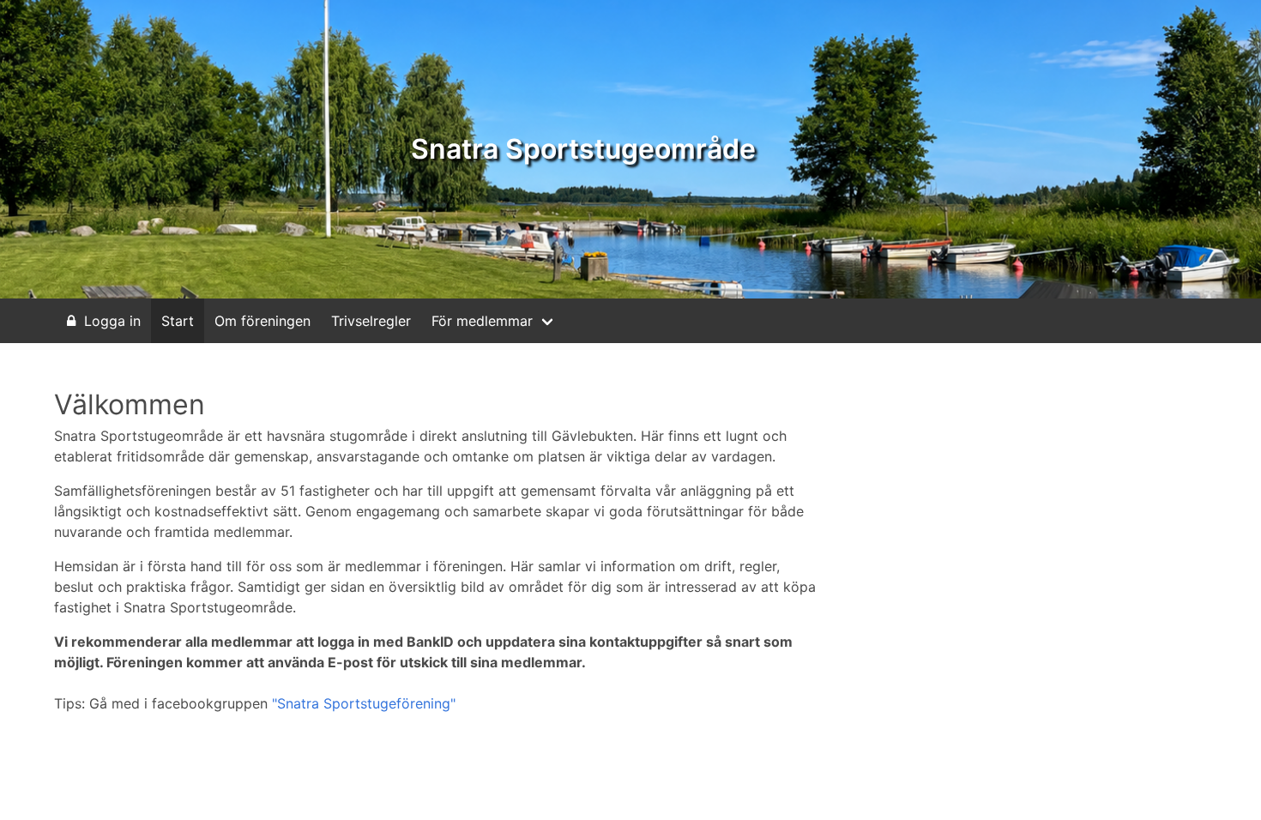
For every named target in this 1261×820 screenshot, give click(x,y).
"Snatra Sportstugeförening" (364, 703)
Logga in (112, 320)
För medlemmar (482, 320)
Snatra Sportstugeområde (583, 149)
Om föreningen (262, 320)
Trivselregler (371, 320)
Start (177, 320)
